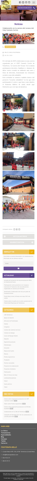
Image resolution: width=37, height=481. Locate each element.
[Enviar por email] (14, 229)
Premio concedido (9, 363)
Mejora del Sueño (9, 351)
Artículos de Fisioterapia (11, 321)
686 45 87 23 (6, 461)
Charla (6, 324)
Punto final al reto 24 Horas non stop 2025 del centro (17, 297)
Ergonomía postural (9, 342)
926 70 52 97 (6, 458)
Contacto (4, 443)
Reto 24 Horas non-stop (10, 375)
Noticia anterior (20, 236)
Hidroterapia (7, 345)
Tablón (3, 441)
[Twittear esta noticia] (19, 229)
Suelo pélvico (8, 384)
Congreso (6, 327)
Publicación (7, 372)
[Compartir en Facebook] (17, 229)
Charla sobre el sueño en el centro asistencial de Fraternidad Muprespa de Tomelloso (18, 302)
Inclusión (6, 348)
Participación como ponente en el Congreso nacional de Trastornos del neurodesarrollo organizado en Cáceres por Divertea (16, 286)
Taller (5, 387)
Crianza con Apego (9, 333)
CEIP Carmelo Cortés (10, 46)
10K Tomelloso (8, 315)
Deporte (6, 339)
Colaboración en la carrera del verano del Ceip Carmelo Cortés (18, 29)
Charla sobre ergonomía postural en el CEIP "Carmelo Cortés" (16, 399)
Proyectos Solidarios (10, 369)
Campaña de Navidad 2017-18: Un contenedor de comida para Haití (18, 415)
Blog (2, 437)
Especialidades (6, 435)
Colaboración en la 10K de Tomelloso (16, 411)
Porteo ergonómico (9, 357)
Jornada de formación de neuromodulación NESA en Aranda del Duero (18, 281)
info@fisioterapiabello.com (10, 454)
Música (6, 354)
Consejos (4, 439)
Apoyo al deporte (9, 318)
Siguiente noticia (17, 242)
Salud (5, 381)
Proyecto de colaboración (11, 366)
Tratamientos (5, 433)
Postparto (7, 360)
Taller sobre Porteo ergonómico (14, 403)
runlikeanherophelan (10, 378)
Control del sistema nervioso (12, 330)
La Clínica (4, 431)
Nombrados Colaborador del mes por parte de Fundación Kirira (17, 292)
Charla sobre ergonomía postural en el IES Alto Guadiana (17, 407)
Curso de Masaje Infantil (11, 336)
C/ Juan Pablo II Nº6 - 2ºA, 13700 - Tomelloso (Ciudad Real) (19, 451)
